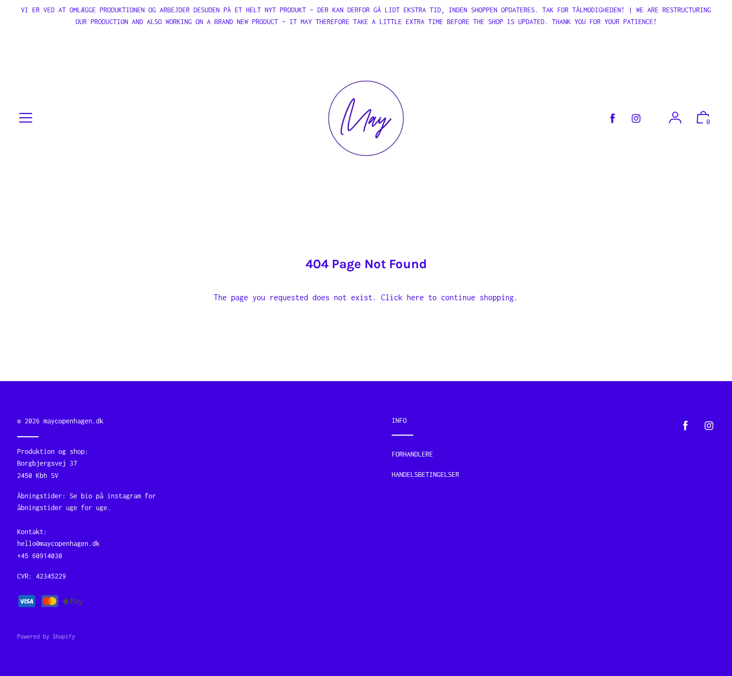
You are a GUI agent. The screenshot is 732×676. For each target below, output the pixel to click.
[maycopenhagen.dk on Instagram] (636, 118)
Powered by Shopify (46, 636)
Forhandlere (412, 454)
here (415, 297)
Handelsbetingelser (425, 474)
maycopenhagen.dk (73, 421)
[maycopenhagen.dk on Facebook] (612, 118)
